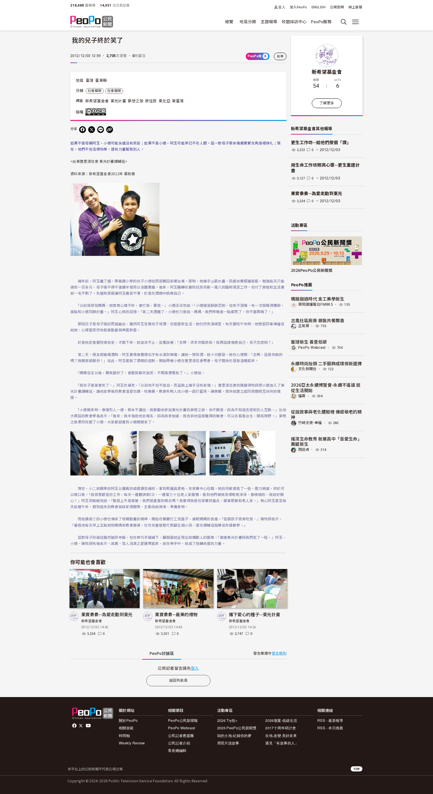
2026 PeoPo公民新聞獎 (236, 727)
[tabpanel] (178, 668)
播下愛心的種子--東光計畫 (254, 614)
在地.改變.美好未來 (281, 735)
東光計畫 (118, 101)
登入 (281, 7)
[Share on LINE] (100, 129)
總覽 (229, 21)
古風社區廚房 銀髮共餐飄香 (317, 320)
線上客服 (355, 7)
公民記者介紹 (179, 743)
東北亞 (164, 101)
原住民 (151, 101)
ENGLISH (319, 7)
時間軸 (124, 735)
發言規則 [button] (279, 653)
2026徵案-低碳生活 (281, 720)
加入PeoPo (298, 7)
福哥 (302, 396)
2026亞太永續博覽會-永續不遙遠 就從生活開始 (326, 387)
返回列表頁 (178, 680)
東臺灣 (178, 101)
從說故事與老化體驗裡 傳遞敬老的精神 (326, 414)
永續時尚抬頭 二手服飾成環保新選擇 (326, 363)
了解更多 (326, 103)
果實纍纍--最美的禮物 (176, 614)
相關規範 (126, 727)
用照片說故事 (228, 743)
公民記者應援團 (181, 735)
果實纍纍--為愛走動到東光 (107, 614)
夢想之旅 (135, 101)
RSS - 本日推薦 (330, 727)
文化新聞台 (307, 369)
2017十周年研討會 (280, 727)
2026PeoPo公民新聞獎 (311, 270)
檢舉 (280, 56)
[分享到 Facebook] (82, 129)
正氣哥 (303, 326)
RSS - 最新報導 (330, 720)
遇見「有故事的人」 (281, 743)
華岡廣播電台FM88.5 (315, 304)
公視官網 (337, 7)
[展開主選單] (355, 21)
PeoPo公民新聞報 (183, 720)
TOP (356, 769)
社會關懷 (94, 91)
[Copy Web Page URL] (109, 129)
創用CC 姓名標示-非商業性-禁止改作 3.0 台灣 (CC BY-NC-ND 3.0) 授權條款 (96, 111)
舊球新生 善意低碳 (309, 342)
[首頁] (91, 22)
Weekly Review (132, 743)
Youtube (89, 725)
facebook (74, 725)
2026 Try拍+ (227, 720)
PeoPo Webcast (312, 347)
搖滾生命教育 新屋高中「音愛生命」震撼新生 (326, 441)
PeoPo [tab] (162, 653)
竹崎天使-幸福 (310, 423)
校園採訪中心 (294, 21)
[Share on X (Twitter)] (91, 129)
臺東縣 (101, 80)
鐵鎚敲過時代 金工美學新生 (317, 299)
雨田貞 (303, 449)
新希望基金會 (97, 101)
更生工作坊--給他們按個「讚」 (321, 142)
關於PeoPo (128, 720)
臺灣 (90, 80)
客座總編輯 (177, 750)
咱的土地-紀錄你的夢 (234, 735)
